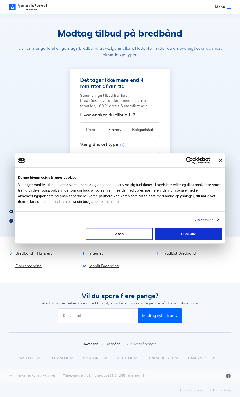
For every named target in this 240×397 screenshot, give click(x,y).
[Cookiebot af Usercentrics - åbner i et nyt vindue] (189, 160)
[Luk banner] (220, 160)
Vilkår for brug (220, 390)
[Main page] (30, 7)
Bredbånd (112, 344)
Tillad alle (188, 234)
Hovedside (90, 344)
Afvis (119, 234)
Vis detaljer (203, 220)
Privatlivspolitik (191, 390)
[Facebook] (228, 376)
